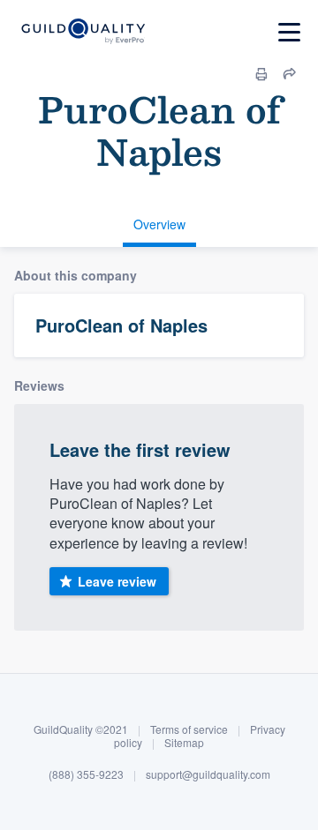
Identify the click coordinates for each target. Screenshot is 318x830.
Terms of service (189, 729)
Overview (159, 224)
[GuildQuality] (83, 32)
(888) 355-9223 (86, 773)
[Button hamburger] (289, 32)
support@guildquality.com (208, 773)
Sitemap (184, 742)
